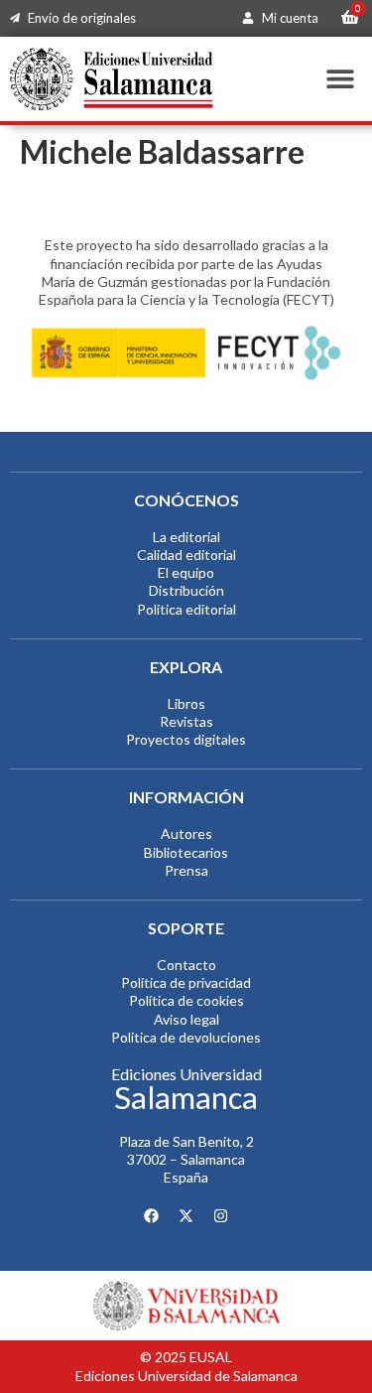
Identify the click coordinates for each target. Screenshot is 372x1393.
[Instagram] (221, 1216)
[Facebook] (152, 1216)
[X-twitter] (186, 1216)
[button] (339, 79)
